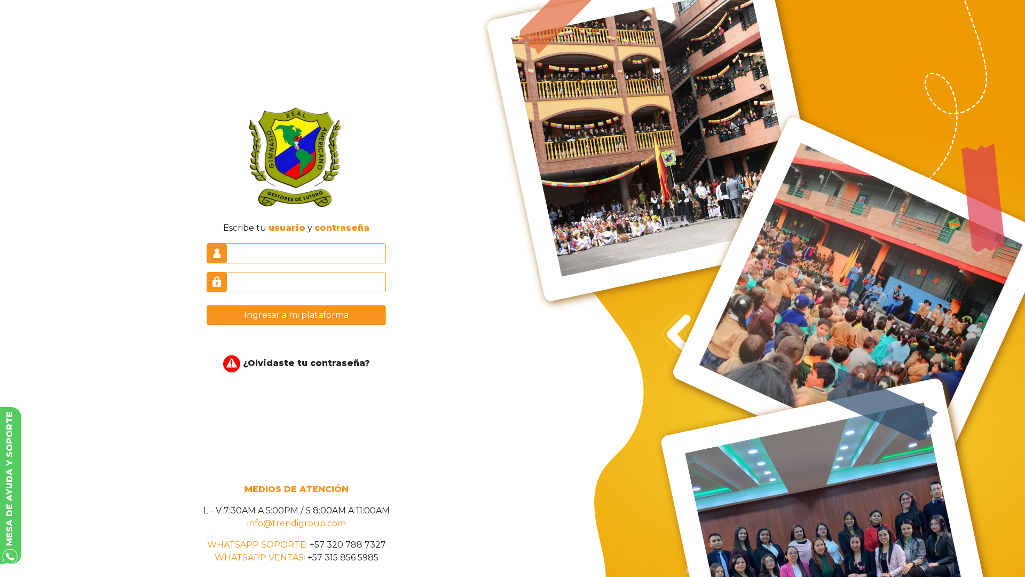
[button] (10, 485)
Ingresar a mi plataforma (296, 315)
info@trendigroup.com (296, 523)
